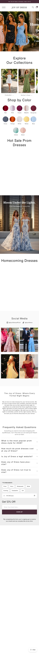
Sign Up (19, 512)
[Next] (36, 31)
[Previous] (2, 31)
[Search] (33, 7)
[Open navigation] (4, 7)
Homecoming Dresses (19, 260)
